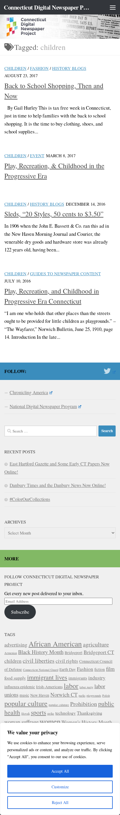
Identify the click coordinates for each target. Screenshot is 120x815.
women (50, 721)
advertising (15, 644)
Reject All (60, 802)
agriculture (96, 644)
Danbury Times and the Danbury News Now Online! (58, 485)
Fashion (39, 68)
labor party (86, 687)
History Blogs (69, 68)
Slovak (25, 713)
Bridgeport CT (99, 652)
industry (96, 677)
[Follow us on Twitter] (110, 370)
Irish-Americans (49, 686)
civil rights (67, 661)
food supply (15, 678)
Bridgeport (73, 652)
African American (55, 644)
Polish (106, 695)
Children (15, 68)
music (24, 695)
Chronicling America (29, 392)
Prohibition (83, 704)
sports (38, 712)
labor (71, 685)
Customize (60, 786)
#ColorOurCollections (30, 499)
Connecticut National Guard (40, 670)
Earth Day (67, 669)
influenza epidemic (19, 686)
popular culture (25, 703)
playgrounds (94, 695)
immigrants (77, 678)
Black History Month (40, 651)
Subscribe (20, 612)
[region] (60, 769)
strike (50, 713)
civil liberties (38, 660)
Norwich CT (63, 694)
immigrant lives (47, 677)
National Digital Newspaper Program (43, 406)
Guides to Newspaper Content (65, 273)
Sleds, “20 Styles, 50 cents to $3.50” (53, 213)
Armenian (10, 653)
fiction (99, 669)
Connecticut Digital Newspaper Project (47, 7)
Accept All (60, 771)
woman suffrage (21, 721)
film (110, 668)
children (13, 661)
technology (65, 713)
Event (37, 155)
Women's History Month (86, 722)
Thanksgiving (89, 713)
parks (82, 695)
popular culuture (59, 705)
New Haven (39, 695)
